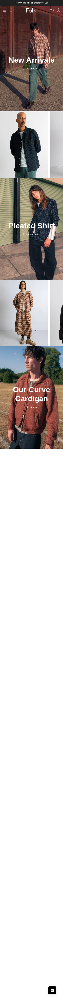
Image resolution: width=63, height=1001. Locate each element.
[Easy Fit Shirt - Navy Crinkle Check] (24, 144)
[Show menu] (4, 10)
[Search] (11, 10)
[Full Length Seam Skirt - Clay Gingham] (24, 313)
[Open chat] (52, 990)
